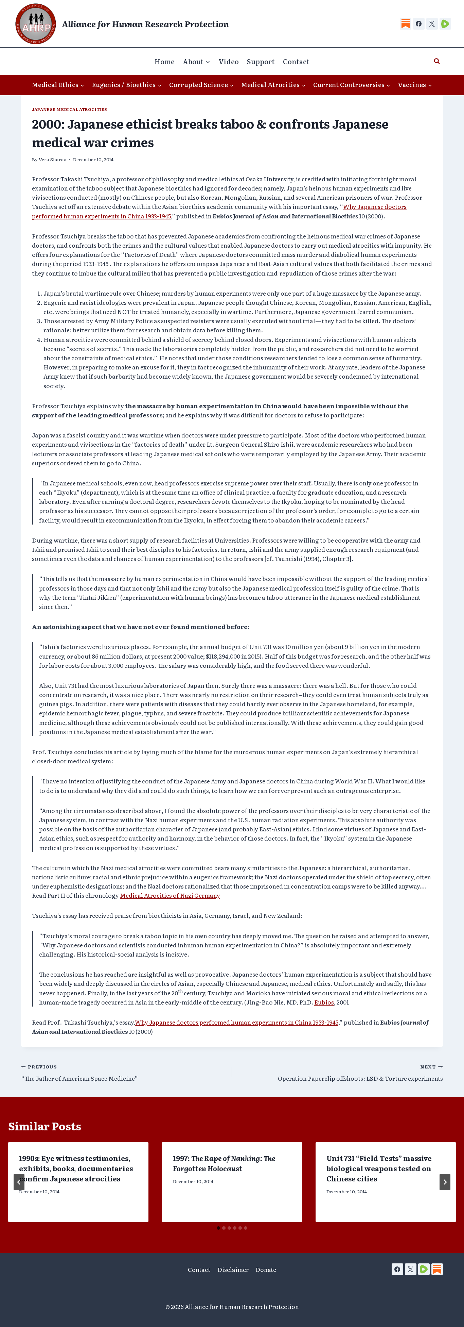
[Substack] (405, 24)
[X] (432, 24)
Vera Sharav (52, 159)
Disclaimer (233, 1269)
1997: (224, 1163)
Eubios (324, 1002)
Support (261, 61)
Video (228, 61)
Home (165, 61)
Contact (296, 61)
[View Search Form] (437, 61)
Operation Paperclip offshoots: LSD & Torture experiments (360, 1072)
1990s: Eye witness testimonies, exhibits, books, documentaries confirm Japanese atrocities (76, 1168)
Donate (265, 1269)
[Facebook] (419, 24)
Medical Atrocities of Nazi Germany (170, 895)
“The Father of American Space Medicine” (79, 1072)
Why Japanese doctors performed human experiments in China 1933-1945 (236, 1022)
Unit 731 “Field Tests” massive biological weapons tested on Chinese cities (379, 1168)
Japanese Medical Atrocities (69, 109)
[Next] (445, 1182)
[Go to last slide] (19, 1182)
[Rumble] (445, 24)
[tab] (218, 1228)
